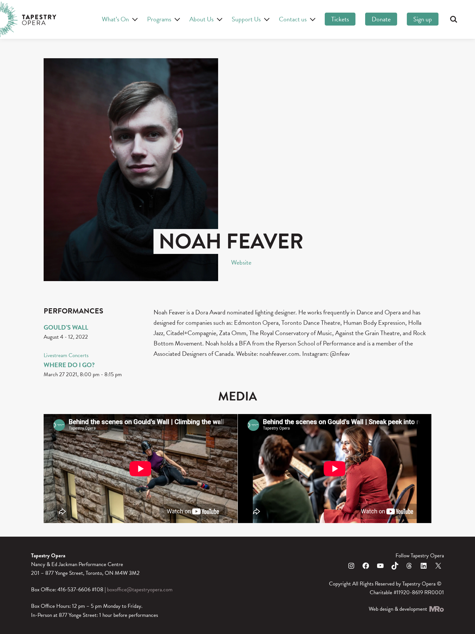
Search (454, 19)
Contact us (293, 19)
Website (241, 262)
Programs (159, 19)
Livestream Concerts (66, 355)
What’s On (115, 19)
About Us (201, 19)
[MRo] (436, 609)
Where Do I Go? (69, 365)
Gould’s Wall (66, 327)
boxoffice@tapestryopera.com (140, 589)
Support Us (246, 19)
